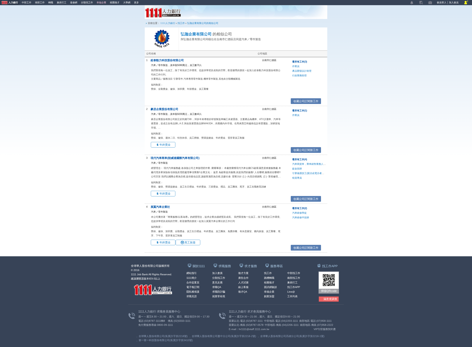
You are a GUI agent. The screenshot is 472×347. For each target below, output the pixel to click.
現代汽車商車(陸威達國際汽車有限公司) (175, 157)
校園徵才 (114, 2)
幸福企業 (101, 2)
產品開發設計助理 (301, 71)
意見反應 (217, 282)
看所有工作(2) (299, 208)
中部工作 (26, 2)
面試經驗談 (270, 287)
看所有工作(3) (299, 61)
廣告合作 (243, 277)
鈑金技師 (297, 168)
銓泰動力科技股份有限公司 (167, 60)
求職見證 (191, 296)
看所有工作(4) (299, 159)
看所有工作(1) (299, 110)
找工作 (181, 23)
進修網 (73, 2)
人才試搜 (243, 282)
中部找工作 (293, 273)
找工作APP (293, 287)
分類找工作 (87, 2)
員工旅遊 (189, 242)
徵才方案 (243, 273)
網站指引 (191, 273)
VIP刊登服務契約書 (325, 329)
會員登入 (441, 2)
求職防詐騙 (218, 291)
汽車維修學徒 (299, 212)
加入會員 (454, 2)
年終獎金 (165, 144)
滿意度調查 (330, 299)
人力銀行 (9, 3)
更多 (136, 2)
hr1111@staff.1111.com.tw (254, 329)
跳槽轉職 (269, 277)
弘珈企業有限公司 (196, 34)
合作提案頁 (192, 282)
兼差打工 (61, 2)
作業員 (295, 66)
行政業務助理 (299, 75)
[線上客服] (466, 3)
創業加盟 (269, 296)
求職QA (216, 287)
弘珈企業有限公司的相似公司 (202, 23)
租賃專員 (297, 177)
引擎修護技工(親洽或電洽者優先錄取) (312, 173)
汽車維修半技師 (300, 217)
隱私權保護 (192, 291)
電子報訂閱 (192, 287)
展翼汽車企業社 (160, 206)
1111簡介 (191, 277)
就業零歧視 (218, 296)
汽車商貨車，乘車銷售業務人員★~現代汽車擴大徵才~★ (322, 164)
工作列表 (292, 296)
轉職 (50, 2)
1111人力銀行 (163, 12)
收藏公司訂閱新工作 (306, 101)
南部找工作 (293, 277)
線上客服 (243, 287)
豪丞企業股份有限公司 (164, 109)
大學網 (126, 2)
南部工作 (40, 2)
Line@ (291, 291)
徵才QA (242, 291)
